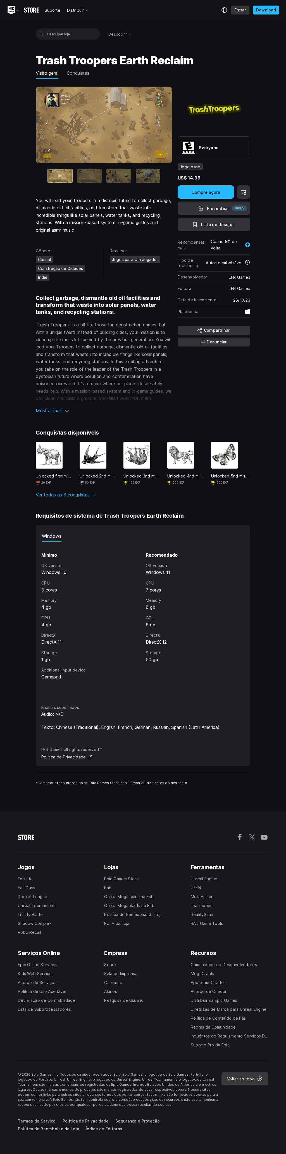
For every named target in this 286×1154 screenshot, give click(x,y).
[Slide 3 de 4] (118, 176)
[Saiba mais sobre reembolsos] (247, 263)
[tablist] (143, 536)
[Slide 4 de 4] (148, 176)
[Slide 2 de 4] (89, 176)
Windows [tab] (51, 536)
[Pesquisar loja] (41, 34)
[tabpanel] (143, 618)
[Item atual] (60, 176)
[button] (104, 410)
